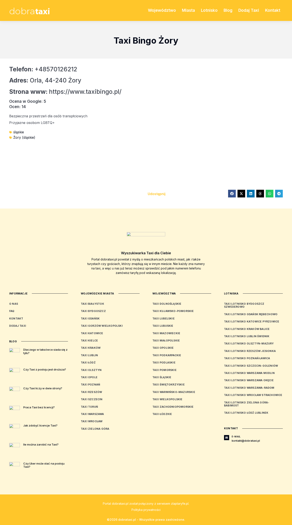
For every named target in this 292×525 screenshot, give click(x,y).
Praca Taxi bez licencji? (39, 407)
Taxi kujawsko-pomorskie (173, 311)
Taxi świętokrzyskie (168, 384)
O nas (13, 303)
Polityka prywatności (146, 510)
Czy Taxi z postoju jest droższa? (44, 369)
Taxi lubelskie (163, 318)
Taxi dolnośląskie (166, 303)
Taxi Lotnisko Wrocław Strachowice (253, 395)
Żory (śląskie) (24, 137)
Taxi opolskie (163, 347)
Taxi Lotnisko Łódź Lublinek (246, 412)
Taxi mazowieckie (166, 333)
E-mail (236, 436)
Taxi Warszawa (92, 414)
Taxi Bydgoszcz (93, 311)
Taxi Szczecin (92, 399)
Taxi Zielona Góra (95, 428)
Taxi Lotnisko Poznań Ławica (247, 358)
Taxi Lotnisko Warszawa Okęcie (249, 380)
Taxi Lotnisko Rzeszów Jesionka (250, 351)
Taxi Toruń (89, 406)
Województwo (162, 10)
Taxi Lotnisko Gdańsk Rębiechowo (250, 314)
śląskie (18, 132)
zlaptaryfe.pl (180, 503)
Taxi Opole (89, 377)
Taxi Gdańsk (90, 318)
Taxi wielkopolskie (167, 399)
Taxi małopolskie (166, 340)
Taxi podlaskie (163, 362)
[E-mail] (226, 437)
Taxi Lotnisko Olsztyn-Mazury (249, 343)
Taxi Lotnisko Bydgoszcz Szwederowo (244, 305)
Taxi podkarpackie (166, 355)
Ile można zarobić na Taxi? (41, 444)
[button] (232, 193)
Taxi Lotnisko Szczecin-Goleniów (251, 365)
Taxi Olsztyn (91, 370)
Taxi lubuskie (162, 325)
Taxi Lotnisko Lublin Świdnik (247, 336)
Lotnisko (209, 10)
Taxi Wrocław (91, 421)
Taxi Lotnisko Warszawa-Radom (249, 387)
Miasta (188, 10)
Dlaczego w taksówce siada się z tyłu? (45, 351)
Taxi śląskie (161, 377)
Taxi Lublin (89, 355)
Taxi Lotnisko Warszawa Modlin (249, 373)
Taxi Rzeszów (91, 392)
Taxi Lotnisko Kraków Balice (247, 329)
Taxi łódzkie (162, 414)
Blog (228, 10)
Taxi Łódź (88, 362)
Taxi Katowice (92, 333)
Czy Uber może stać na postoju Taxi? (44, 465)
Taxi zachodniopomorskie (173, 406)
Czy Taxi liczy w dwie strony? (42, 388)
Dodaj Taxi (248, 10)
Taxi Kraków (90, 347)
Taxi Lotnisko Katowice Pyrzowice (251, 321)
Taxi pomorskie (164, 370)
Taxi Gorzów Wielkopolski (102, 325)
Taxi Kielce (89, 340)
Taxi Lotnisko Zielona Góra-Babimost (246, 404)
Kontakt (272, 10)
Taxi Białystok (92, 303)
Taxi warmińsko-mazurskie (173, 392)
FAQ (12, 311)
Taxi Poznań (90, 384)
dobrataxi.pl (120, 503)
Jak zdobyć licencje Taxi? (40, 425)
